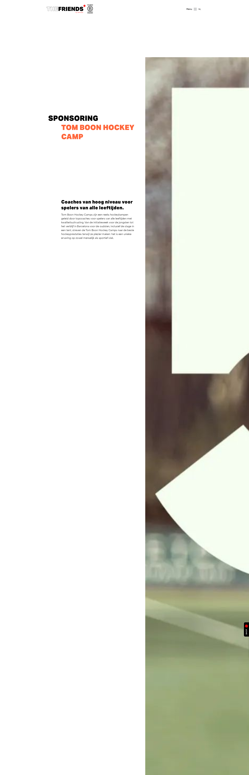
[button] (200, 9)
